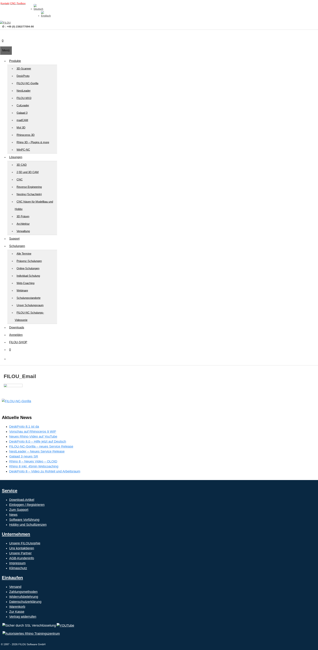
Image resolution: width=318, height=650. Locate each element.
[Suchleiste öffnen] (2, 33)
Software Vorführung (24, 520)
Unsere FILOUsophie (24, 543)
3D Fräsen (23, 216)
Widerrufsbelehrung (23, 597)
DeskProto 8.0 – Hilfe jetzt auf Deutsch (37, 441)
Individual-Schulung (28, 275)
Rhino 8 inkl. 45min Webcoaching (33, 466)
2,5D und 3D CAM (28, 172)
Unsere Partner (20, 553)
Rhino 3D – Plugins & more (33, 142)
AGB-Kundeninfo (21, 558)
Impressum (17, 563)
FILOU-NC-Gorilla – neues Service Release (41, 446)
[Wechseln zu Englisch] (46, 15)
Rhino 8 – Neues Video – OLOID (33, 461)
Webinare (22, 290)
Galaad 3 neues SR (23, 456)
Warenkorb (17, 607)
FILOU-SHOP (18, 342)
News (13, 515)
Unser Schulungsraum (30, 305)
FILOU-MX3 (24, 98)
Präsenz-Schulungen (29, 261)
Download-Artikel (21, 500)
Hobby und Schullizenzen (28, 524)
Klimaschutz (18, 568)
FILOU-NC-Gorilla (27, 83)
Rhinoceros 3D (26, 134)
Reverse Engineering (29, 186)
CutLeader (23, 105)
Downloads (16, 327)
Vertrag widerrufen (22, 616)
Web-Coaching (25, 283)
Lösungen (15, 157)
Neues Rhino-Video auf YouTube (33, 436)
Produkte (15, 60)
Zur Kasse (16, 611)
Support (14, 238)
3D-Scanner (24, 68)
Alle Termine (24, 253)
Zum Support (18, 510)
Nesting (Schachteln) (29, 194)
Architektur (23, 223)
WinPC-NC (23, 149)
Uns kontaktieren (21, 548)
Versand (15, 587)
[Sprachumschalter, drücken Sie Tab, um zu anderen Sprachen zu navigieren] (38, 8)
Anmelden (16, 334)
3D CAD (22, 164)
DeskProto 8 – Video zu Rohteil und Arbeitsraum (44, 471)
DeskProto (23, 75)
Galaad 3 (22, 112)
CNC (20, 179)
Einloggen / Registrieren (27, 505)
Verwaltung (23, 231)
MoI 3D (21, 127)
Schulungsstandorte (28, 297)
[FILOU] (5, 22)
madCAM (22, 120)
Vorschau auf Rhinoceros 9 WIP (32, 431)
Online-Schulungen (28, 268)
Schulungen (17, 246)
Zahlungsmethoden (23, 592)
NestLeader (24, 90)
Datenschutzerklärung (25, 602)
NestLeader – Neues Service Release (37, 451)
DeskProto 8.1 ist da (24, 426)
